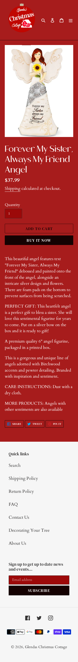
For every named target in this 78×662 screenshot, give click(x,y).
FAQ (13, 504)
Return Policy (21, 491)
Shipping (12, 188)
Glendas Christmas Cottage (46, 646)
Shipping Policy (23, 478)
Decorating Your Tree (29, 530)
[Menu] (70, 20)
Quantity (12, 205)
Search (15, 465)
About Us (17, 543)
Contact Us (19, 517)
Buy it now (39, 240)
